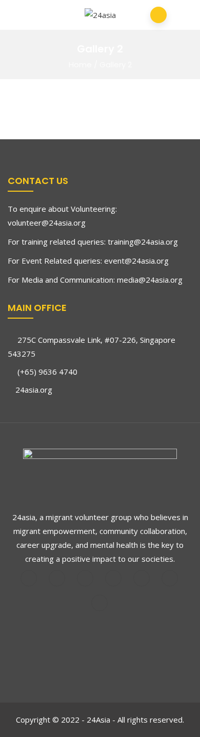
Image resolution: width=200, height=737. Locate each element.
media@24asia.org (150, 279)
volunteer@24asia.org (47, 222)
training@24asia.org (143, 241)
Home (80, 64)
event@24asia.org (136, 260)
